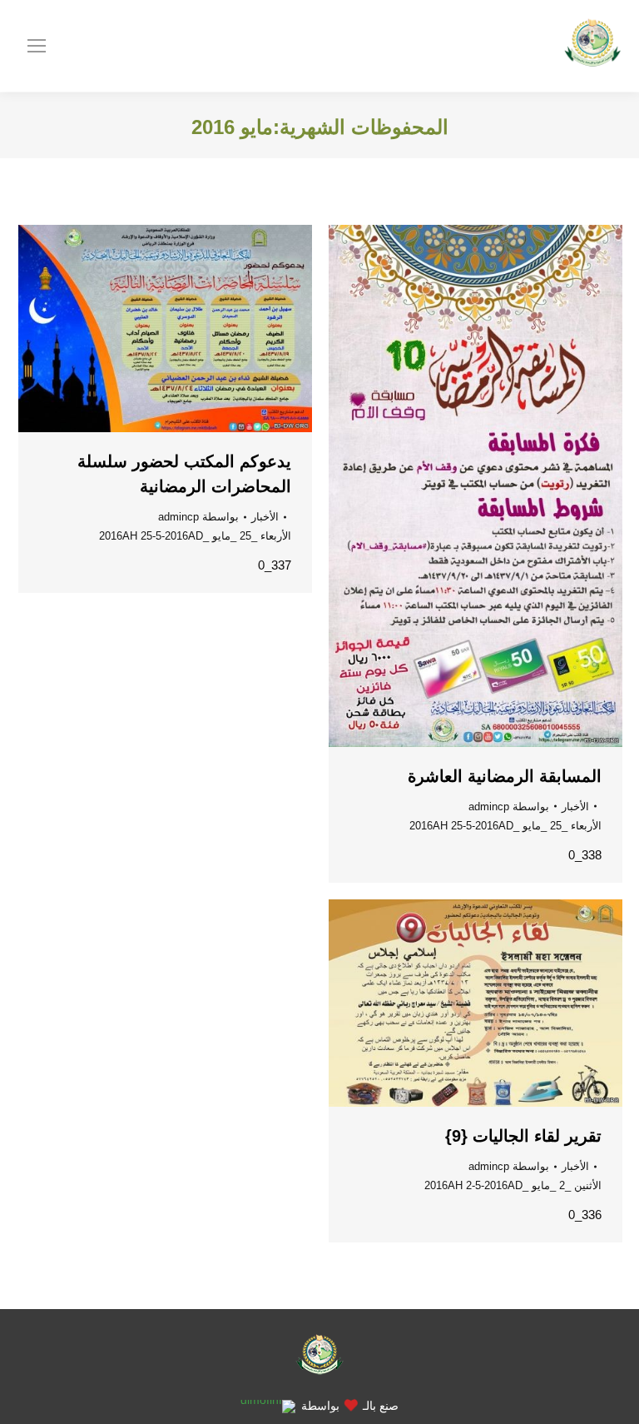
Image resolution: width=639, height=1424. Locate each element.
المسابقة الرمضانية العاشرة (505, 776)
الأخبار (575, 806)
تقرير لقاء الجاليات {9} (523, 1136)
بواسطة (508, 806)
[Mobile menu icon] (36, 45)
